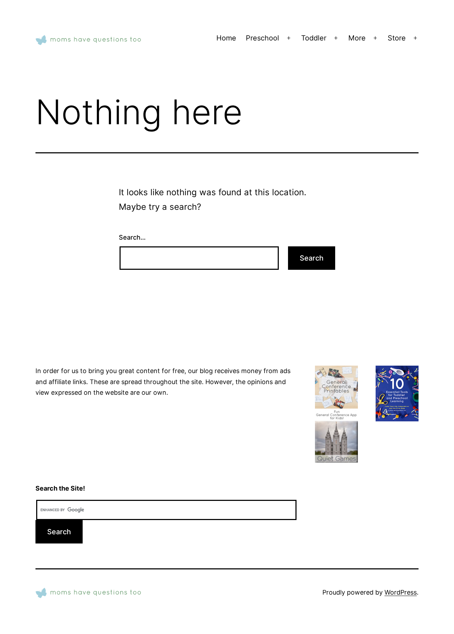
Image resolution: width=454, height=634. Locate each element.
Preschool (262, 38)
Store (397, 38)
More (357, 38)
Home (226, 38)
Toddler (313, 38)
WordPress (400, 592)
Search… (132, 237)
